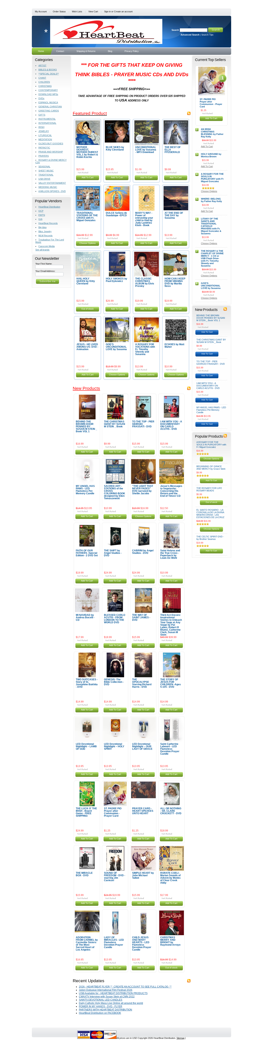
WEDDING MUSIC (47, 187)
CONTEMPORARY (48, 90)
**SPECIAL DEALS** (48, 73)
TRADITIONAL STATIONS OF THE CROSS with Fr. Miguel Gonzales (87, 217)
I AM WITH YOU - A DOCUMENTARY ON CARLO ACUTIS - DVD (171, 425)
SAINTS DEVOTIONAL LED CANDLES (100, 999)
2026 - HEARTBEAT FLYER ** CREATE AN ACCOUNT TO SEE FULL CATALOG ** (125, 986)
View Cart (93, 11)
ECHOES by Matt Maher (174, 345)
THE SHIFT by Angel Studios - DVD (113, 553)
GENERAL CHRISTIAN (50, 106)
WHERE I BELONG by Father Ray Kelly (211, 200)
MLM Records (45, 235)
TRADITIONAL (45, 175)
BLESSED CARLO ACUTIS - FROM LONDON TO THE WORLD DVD (114, 619)
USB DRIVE (44, 179)
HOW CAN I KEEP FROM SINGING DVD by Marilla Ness (175, 282)
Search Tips (207, 34)
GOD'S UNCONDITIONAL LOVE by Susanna (116, 347)
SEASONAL (44, 166)
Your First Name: (43, 263)
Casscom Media (46, 246)
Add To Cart (87, 177)
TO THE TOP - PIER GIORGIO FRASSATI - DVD (210, 362)
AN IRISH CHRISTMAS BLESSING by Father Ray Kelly (212, 133)
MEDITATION (45, 139)
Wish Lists (77, 11)
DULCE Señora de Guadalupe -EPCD (116, 214)
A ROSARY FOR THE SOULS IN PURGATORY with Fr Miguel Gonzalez (212, 178)
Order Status (59, 11)
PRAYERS (43, 156)
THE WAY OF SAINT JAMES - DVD (141, 617)
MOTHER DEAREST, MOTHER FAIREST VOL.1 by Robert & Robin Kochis (87, 152)
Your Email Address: (45, 271)
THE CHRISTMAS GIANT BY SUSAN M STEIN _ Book (114, 424)
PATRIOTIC (44, 147)
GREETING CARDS (48, 110)
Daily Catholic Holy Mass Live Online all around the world (111, 1003)
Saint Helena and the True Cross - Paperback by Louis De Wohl (170, 554)
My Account (41, 11)
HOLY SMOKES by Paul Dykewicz (116, 279)
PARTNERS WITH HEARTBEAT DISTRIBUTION (105, 1009)
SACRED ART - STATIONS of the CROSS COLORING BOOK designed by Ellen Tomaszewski (114, 492)
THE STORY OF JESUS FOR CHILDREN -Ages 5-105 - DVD (170, 683)
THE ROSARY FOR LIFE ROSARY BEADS (209, 489)
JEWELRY (43, 131)
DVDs (41, 98)
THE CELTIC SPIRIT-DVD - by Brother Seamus (210, 537)
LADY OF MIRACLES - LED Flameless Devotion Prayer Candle (114, 942)
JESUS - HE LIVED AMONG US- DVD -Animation (87, 347)
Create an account (123, 11)
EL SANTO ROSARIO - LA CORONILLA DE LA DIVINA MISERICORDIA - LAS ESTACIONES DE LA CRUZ (210, 514)
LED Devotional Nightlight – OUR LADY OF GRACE (142, 746)
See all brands (42, 249)
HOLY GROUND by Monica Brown (211, 155)
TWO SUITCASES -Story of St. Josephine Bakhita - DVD (87, 683)
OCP (40, 211)
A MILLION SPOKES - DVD (52, 191)
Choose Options (88, 243)
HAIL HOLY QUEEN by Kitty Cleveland (85, 281)
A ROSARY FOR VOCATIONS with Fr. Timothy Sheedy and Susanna (145, 349)
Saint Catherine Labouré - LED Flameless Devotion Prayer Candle (169, 749)
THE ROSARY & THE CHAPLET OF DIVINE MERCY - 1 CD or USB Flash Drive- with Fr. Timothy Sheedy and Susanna (212, 258)
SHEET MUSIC (46, 170)
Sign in (107, 11)
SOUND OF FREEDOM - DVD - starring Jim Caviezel (114, 877)
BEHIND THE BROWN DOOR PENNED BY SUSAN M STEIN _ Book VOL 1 (86, 426)
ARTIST (42, 65)
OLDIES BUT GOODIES (50, 143)
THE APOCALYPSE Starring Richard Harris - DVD (141, 683)
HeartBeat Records (48, 223)
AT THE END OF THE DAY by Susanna (174, 215)
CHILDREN (44, 82)
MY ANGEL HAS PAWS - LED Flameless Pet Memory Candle (85, 490)
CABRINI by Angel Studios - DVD (142, 551)
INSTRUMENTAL (47, 119)
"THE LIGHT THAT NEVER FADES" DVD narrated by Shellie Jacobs (142, 490)
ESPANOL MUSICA (48, 102)
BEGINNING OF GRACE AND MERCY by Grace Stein (210, 467)
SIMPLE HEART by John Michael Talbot (143, 875)
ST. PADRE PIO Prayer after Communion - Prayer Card (112, 812)
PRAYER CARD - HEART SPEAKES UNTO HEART (142, 811)
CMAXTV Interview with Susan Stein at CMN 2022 (107, 996)
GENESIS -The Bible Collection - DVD (114, 682)
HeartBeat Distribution (49, 207)
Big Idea (42, 227)
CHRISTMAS (45, 86)
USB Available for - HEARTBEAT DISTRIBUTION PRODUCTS (113, 993)
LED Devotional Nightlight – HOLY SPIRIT (114, 746)
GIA (40, 219)
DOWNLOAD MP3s (48, 94)
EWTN (41, 215)
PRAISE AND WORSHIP (50, 152)
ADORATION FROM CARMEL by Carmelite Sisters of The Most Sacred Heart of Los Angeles (87, 943)
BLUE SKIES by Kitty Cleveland (115, 148)
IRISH (41, 127)
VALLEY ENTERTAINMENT (52, 183)
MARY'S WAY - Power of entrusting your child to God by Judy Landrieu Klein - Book (144, 219)
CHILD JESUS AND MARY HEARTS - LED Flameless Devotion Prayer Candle (141, 943)
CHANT (42, 78)
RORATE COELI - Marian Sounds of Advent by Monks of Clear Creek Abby (170, 878)
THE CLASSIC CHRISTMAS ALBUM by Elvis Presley (144, 282)
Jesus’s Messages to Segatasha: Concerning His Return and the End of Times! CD (171, 491)
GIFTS (41, 115)
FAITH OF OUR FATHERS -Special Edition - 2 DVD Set (87, 553)
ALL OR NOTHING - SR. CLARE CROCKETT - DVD (170, 811)
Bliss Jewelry (45, 231)
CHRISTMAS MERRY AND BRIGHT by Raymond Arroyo (170, 941)
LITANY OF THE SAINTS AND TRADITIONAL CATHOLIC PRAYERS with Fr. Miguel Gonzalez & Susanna (211, 226)
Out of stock (87, 309)
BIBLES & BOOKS (47, 69)
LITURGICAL (45, 135)
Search (175, 30)
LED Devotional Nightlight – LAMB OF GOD (86, 746)
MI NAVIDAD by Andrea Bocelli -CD (85, 617)
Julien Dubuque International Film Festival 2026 (105, 990)
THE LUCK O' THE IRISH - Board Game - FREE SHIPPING (86, 812)
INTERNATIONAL (47, 123)
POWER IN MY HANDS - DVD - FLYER (100, 1006)
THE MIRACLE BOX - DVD (84, 874)
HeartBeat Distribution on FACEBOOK (100, 1013)
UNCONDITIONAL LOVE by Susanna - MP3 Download (145, 149)
